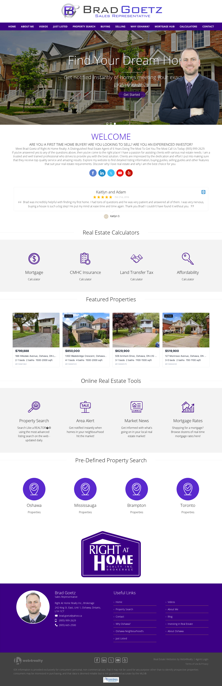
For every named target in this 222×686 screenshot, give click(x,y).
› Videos (170, 602)
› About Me (172, 609)
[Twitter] (111, 660)
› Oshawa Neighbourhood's (129, 631)
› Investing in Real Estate (179, 623)
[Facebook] (97, 660)
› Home (118, 602)
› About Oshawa (174, 631)
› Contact (119, 616)
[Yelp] (124, 660)
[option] (111, 77)
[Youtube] (118, 660)
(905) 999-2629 (67, 620)
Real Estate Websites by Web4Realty (173, 659)
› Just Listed (120, 638)
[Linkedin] (104, 660)
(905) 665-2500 (67, 625)
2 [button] (111, 124)
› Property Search (123, 609)
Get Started (132, 94)
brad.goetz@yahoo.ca (70, 615)
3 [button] (115, 124)
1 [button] (107, 124)
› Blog (169, 616)
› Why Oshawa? (122, 623)
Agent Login (202, 659)
